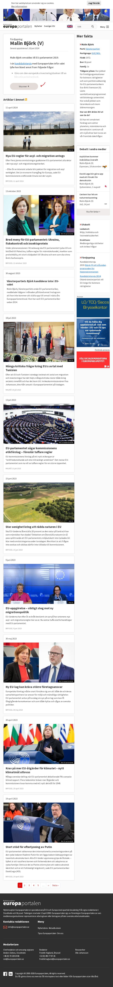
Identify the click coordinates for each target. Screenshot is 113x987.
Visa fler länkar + (93, 211)
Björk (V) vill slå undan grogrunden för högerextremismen (93, 268)
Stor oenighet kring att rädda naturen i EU (33, 527)
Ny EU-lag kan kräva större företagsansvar (34, 687)
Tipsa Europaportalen (47, 933)
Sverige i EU (49, 26)
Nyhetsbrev (43, 928)
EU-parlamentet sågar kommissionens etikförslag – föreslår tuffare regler (31, 450)
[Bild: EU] (38, 131)
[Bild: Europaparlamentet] (38, 423)
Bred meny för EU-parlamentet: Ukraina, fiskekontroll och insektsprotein (33, 241)
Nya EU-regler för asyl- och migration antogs (35, 156)
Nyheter (38, 26)
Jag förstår (94, 3)
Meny (102, 26)
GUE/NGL (96, 53)
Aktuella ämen (55, 928)
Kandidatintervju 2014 (90, 276)
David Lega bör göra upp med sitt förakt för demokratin (91, 177)
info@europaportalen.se (18, 927)
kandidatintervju (23, 63)
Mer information (19, 6)
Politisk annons (102, 349)
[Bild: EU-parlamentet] (38, 215)
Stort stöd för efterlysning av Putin (29, 847)
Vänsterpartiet (93, 48)
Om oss (60, 933)
